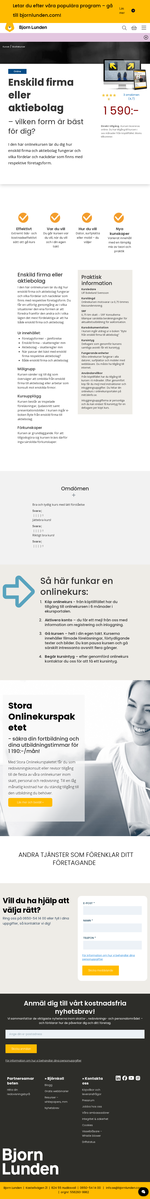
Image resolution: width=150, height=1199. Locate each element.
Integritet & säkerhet (95, 1119)
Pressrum (88, 1100)
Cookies (87, 1125)
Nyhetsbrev (52, 1108)
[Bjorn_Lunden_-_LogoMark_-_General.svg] (10, 27)
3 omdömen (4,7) (131, 96)
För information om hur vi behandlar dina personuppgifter (43, 1060)
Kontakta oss (92, 1081)
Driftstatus (88, 1142)
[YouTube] (131, 1080)
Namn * (88, 920)
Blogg (48, 1085)
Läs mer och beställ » (30, 802)
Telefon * (89, 938)
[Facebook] (125, 1080)
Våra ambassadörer (95, 1113)
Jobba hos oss (92, 1106)
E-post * (89, 903)
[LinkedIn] (118, 1080)
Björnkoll (55, 1078)
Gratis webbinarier (57, 1091)
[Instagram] (138, 1080)
